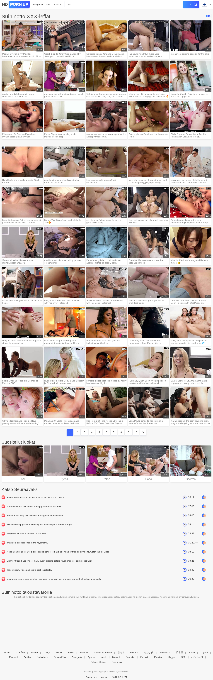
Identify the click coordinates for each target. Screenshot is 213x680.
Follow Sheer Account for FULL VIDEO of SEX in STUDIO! (35, 497)
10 (136, 432)
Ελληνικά (13, 657)
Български (117, 662)
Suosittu (57, 4)
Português (77, 657)
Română (134, 652)
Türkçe (47, 652)
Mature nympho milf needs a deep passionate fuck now (34, 506)
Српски (91, 657)
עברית (7, 652)
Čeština (27, 657)
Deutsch (116, 657)
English (204, 652)
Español (158, 657)
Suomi (192, 652)
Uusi (48, 4)
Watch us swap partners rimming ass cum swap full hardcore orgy (39, 524)
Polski (71, 652)
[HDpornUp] (16, 4)
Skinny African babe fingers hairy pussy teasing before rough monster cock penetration (49, 561)
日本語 (179, 652)
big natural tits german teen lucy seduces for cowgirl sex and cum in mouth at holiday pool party (54, 579)
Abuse (104, 677)
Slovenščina (60, 657)
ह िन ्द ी (197, 657)
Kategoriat (38, 4)
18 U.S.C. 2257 (119, 677)
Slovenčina (165, 652)
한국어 (121, 652)
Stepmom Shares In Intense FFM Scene (26, 533)
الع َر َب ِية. (149, 652)
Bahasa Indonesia (103, 652)
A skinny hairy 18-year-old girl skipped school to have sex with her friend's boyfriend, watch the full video (58, 551)
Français (84, 652)
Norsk (103, 657)
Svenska (130, 657)
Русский (144, 657)
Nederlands (42, 657)
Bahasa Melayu (98, 662)
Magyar (171, 657)
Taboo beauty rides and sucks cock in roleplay (29, 570)
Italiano (34, 652)
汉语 (183, 657)
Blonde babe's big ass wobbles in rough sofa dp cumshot (35, 515)
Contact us (91, 677)
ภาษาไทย (20, 652)
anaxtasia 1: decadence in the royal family (27, 542)
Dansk (59, 652)
